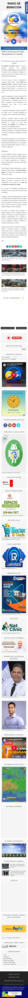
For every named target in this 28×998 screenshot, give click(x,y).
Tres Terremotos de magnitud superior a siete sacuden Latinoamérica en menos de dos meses (14, 274)
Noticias (23, 57)
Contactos (6, 956)
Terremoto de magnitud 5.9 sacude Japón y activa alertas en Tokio (14, 259)
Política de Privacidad (9, 962)
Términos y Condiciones (9, 964)
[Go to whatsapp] (4, 993)
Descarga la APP (14, 977)
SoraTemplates (8, 984)
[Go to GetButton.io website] (3, 996)
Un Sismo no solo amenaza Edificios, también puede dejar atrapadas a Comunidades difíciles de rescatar (13, 290)
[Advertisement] (14, 823)
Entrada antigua (21, 328)
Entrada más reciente (7, 328)
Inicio (4, 955)
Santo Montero (20, 984)
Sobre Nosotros (7, 958)
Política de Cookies (8, 960)
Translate (13, 359)
